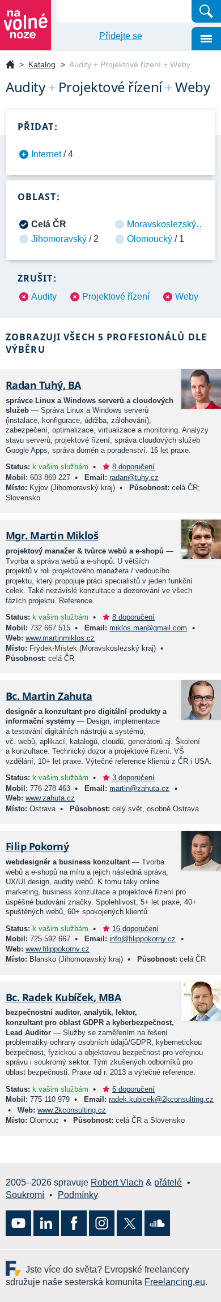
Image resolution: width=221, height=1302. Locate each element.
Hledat (206, 11)
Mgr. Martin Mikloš (52, 535)
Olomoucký (149, 239)
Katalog (42, 64)
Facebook (74, 1223)
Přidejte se (120, 36)
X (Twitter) (129, 1223)
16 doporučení (135, 928)
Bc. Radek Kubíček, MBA (63, 997)
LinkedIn (46, 1223)
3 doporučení (133, 777)
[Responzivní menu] (206, 38)
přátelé (168, 1182)
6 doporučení (133, 1089)
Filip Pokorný (37, 846)
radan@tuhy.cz (134, 477)
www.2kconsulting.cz (71, 1110)
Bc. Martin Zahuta (49, 696)
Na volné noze (10, 65)
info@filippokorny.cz (142, 939)
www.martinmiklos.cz (60, 638)
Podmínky (78, 1195)
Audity (44, 296)
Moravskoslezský (161, 224)
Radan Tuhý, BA (43, 385)
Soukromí (25, 1195)
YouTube (18, 1223)
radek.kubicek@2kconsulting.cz (161, 1099)
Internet (46, 154)
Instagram (101, 1223)
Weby (186, 296)
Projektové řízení (116, 296)
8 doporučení (133, 466)
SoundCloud (157, 1223)
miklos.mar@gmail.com (148, 628)
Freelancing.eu (16, 1268)
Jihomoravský (59, 239)
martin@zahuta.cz (139, 788)
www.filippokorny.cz (58, 949)
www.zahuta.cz (50, 798)
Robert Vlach (117, 1182)
